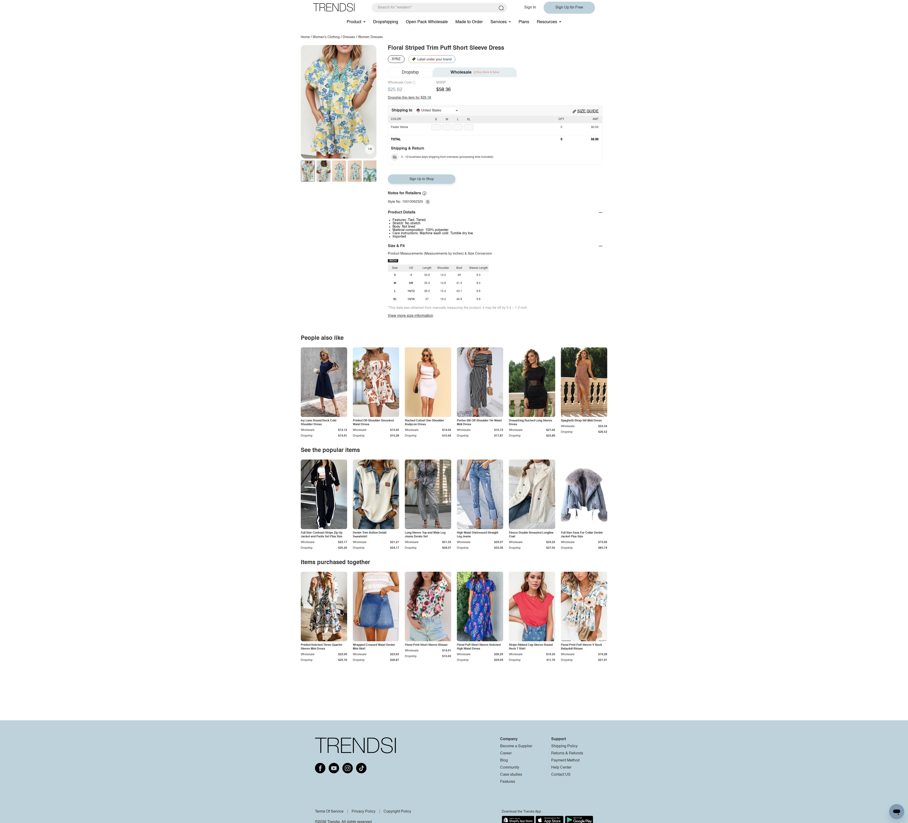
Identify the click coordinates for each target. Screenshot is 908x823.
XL (469, 119)
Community (509, 768)
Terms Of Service (329, 812)
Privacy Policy (363, 812)
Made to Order (469, 22)
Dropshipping (385, 22)
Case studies (511, 775)
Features (507, 782)
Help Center (561, 768)
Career (506, 753)
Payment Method (565, 760)
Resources (547, 22)
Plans (524, 22)
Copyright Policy (397, 812)
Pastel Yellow (399, 127)
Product (354, 22)
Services (498, 22)
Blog (504, 760)
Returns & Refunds (567, 753)
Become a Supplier (516, 746)
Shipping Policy (564, 746)
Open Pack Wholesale (427, 22)
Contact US (561, 775)
